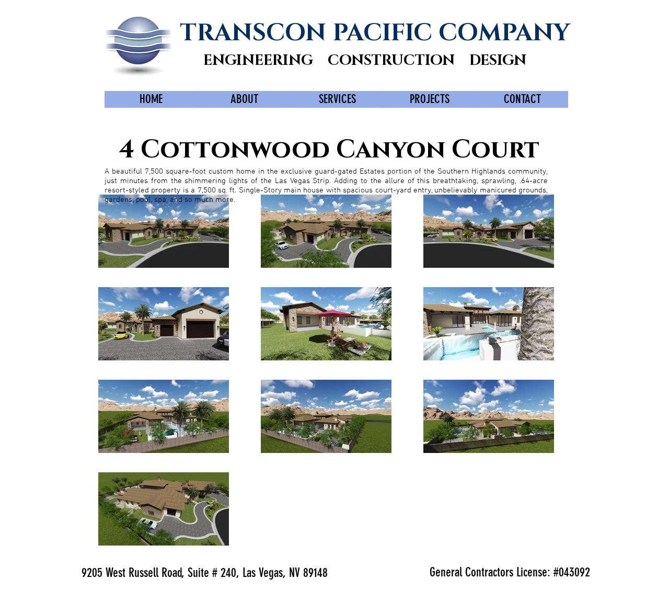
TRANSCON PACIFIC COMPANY (375, 33)
